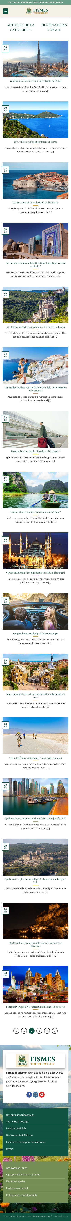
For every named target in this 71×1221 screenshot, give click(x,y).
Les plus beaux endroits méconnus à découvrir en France (35, 326)
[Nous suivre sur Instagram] (35, 1095)
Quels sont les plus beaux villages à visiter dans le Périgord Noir (35, 881)
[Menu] (5, 11)
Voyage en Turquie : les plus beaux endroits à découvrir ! (35, 572)
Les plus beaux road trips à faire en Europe (35, 633)
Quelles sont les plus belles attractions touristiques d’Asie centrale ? (35, 265)
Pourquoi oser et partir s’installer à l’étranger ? (35, 451)
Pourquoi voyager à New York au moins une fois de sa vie (35, 1006)
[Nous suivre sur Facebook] (29, 1095)
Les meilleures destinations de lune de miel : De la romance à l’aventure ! (35, 389)
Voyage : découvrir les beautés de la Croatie (35, 202)
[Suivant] (55, 1031)
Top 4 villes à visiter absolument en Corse (35, 141)
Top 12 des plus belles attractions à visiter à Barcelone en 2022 (35, 695)
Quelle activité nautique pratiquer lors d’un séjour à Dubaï (35, 818)
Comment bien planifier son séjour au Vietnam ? (36, 511)
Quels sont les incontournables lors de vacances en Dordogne (35, 944)
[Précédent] (16, 1031)
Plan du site (61, 1216)
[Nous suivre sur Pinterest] (42, 1095)
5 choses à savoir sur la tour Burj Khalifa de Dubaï (35, 80)
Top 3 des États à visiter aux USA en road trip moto (35, 757)
